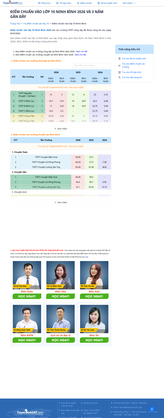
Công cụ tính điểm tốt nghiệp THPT (91, 411)
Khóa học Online (91, 403)
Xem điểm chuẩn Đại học (70, 411)
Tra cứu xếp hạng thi (132, 77)
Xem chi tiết (81, 51)
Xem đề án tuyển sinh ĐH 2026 (68, 404)
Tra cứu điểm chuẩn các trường (133, 65)
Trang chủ (15, 23)
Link (86, 257)
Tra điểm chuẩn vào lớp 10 (36, 23)
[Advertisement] (60, 227)
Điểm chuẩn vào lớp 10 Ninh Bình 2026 (30, 30)
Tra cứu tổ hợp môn (131, 72)
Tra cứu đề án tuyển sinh (134, 58)
